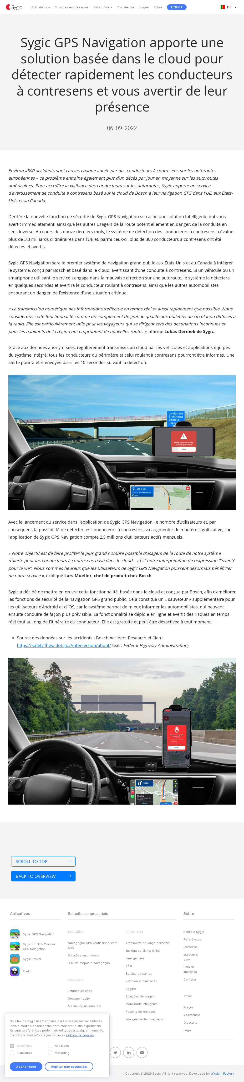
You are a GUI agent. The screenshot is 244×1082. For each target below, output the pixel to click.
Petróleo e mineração (141, 981)
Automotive (101, 7)
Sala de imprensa (190, 969)
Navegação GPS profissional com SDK (92, 945)
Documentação (79, 998)
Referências (192, 939)
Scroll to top (31, 861)
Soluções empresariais (71, 7)
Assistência (125, 7)
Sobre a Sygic (193, 932)
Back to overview (36, 876)
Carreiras (190, 947)
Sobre (157, 7)
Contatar (189, 979)
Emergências (135, 958)
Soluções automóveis (83, 955)
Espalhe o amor (190, 957)
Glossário (190, 1022)
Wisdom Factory (222, 1073)
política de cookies (80, 1035)
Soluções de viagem (140, 996)
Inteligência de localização (145, 1019)
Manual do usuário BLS (84, 1006)
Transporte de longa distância (148, 943)
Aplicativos (39, 7)
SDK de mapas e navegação (89, 963)
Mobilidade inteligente (142, 1004)
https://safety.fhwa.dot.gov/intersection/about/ (64, 645)
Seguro (131, 989)
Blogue (144, 7)
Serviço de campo (139, 973)
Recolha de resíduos (141, 1011)
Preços (188, 1007)
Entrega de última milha (143, 950)
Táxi (129, 966)
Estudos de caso (80, 991)
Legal (187, 1030)
